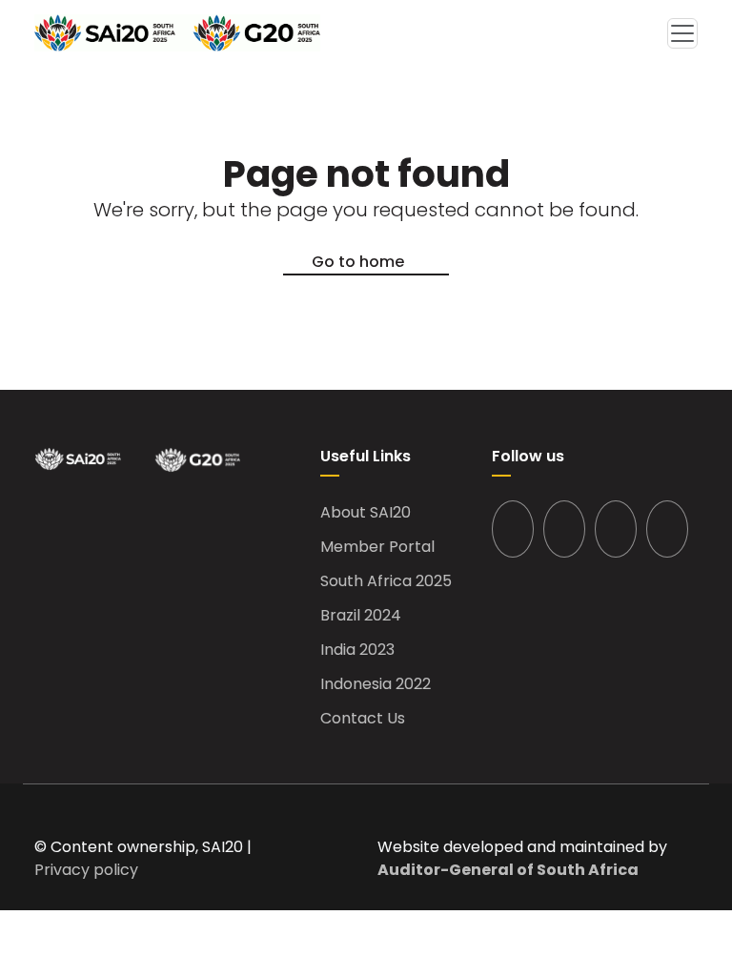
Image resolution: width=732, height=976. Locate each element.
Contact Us (362, 718)
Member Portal (377, 547)
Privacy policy (86, 870)
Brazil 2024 (360, 615)
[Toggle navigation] (682, 33)
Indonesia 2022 (375, 684)
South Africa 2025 (386, 581)
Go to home (358, 262)
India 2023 (357, 650)
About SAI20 (365, 512)
